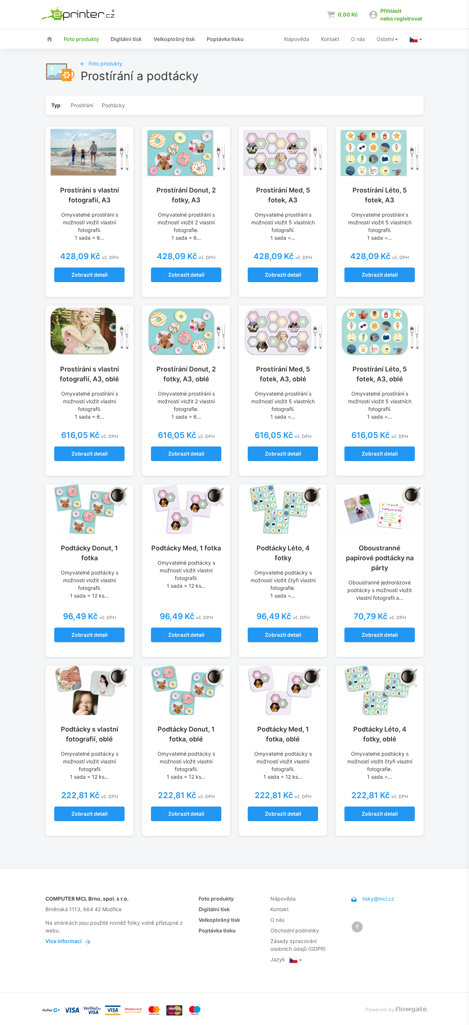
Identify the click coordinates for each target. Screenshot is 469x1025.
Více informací (64, 941)
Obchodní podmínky (294, 930)
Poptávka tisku (225, 39)
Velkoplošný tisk (174, 39)
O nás (358, 39)
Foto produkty (81, 39)
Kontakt (330, 39)
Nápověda (296, 39)
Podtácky (113, 105)
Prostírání (82, 105)
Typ (55, 105)
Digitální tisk (126, 39)
